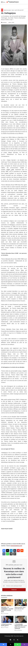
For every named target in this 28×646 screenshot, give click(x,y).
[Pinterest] (18, 550)
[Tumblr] (14, 550)
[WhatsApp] (7, 553)
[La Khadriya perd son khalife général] (7, 619)
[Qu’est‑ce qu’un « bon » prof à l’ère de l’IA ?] (21, 602)
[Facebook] (3, 550)
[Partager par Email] (11, 553)
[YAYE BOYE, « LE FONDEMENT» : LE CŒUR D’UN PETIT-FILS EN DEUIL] (7, 602)
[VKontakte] (3, 553)
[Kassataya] (12, 2)
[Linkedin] (11, 550)
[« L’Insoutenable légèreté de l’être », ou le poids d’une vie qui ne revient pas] (21, 619)
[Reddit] (21, 550)
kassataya (4, 22)
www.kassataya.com (16, 545)
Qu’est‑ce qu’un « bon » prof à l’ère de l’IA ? (14, 10)
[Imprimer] (14, 553)
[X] (7, 550)
